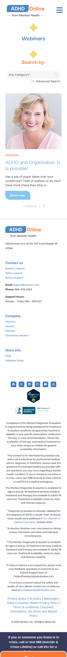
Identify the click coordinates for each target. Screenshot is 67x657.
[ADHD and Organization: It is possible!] (33, 121)
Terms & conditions (26, 607)
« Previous (29, 206)
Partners (10, 330)
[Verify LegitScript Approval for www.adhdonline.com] (33, 402)
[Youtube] (45, 384)
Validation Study (14, 360)
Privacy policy (17, 598)
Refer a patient (13, 273)
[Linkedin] (29, 384)
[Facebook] (13, 384)
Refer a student (14, 277)
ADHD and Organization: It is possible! (32, 165)
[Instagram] (37, 384)
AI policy (35, 598)
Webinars (12, 155)
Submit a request (15, 268)
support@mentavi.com (26, 284)
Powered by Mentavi (17, 335)
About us (10, 321)
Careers (9, 326)
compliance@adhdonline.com (38, 590)
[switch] (32, 81)
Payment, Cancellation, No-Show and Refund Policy (33, 611)
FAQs (8, 355)
